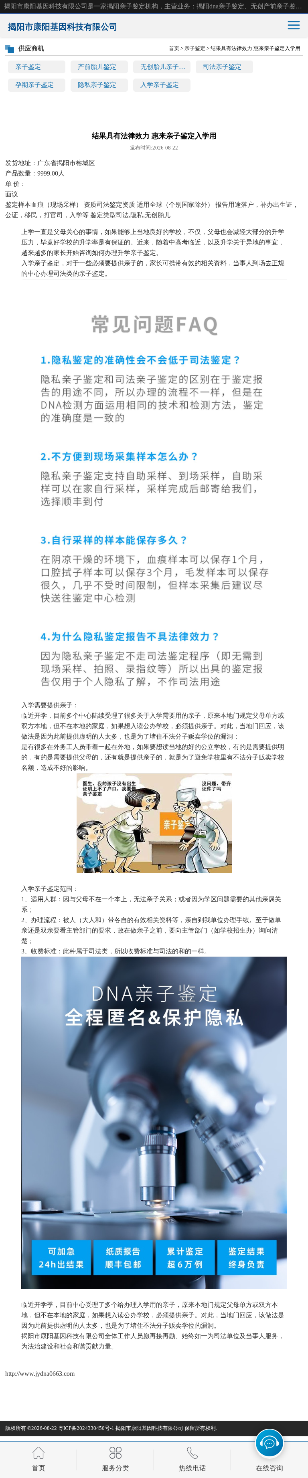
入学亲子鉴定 (159, 84)
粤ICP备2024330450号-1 (86, 1428)
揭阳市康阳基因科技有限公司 (149, 1428)
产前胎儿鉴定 (97, 66)
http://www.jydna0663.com (40, 1373)
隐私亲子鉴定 (97, 84)
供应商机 (31, 48)
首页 (174, 48)
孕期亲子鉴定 (34, 84)
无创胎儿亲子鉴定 (165, 66)
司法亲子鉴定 (222, 66)
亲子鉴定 (28, 66)
